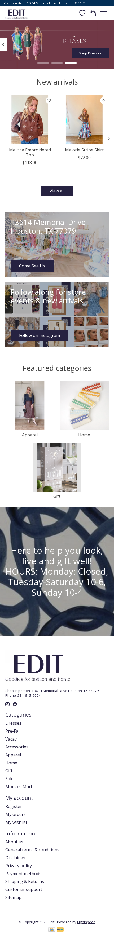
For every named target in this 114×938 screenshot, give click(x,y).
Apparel (30, 435)
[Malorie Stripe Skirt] (84, 119)
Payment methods (23, 873)
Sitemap (13, 897)
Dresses (13, 723)
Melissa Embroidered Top (30, 152)
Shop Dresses (90, 52)
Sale (9, 779)
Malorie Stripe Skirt (84, 150)
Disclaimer (15, 858)
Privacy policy (18, 865)
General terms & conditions (32, 850)
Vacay (11, 739)
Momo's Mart (18, 786)
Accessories (16, 747)
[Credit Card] (51, 930)
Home (84, 435)
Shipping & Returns (24, 881)
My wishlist (16, 822)
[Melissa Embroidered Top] (29, 119)
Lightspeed (86, 921)
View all (57, 191)
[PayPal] (60, 930)
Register (13, 806)
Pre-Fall (12, 731)
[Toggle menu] (103, 13)
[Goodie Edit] (16, 13)
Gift (56, 496)
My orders (15, 814)
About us (14, 842)
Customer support (23, 889)
